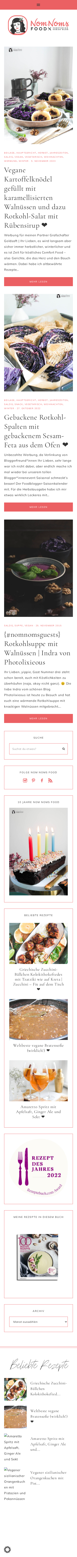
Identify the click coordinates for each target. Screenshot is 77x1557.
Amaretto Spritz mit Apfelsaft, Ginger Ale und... (48, 1444)
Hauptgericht (26, 152)
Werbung (10, 161)
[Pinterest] (34, 781)
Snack (19, 404)
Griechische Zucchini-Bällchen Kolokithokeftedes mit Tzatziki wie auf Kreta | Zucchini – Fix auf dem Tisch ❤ (38, 979)
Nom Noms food (38, 25)
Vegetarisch (34, 157)
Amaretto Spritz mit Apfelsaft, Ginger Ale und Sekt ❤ (38, 1111)
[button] (38, 5)
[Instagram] (26, 781)
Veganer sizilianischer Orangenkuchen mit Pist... (48, 1478)
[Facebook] (42, 781)
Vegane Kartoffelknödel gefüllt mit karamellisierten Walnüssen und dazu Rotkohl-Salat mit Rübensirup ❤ (35, 197)
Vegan (19, 157)
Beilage (9, 152)
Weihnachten (53, 157)
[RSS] (51, 781)
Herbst (43, 152)
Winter (24, 161)
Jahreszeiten (59, 152)
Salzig (8, 157)
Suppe (19, 625)
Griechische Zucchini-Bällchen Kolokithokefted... (48, 1388)
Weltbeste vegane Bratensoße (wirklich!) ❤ (38, 1048)
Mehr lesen (38, 281)
